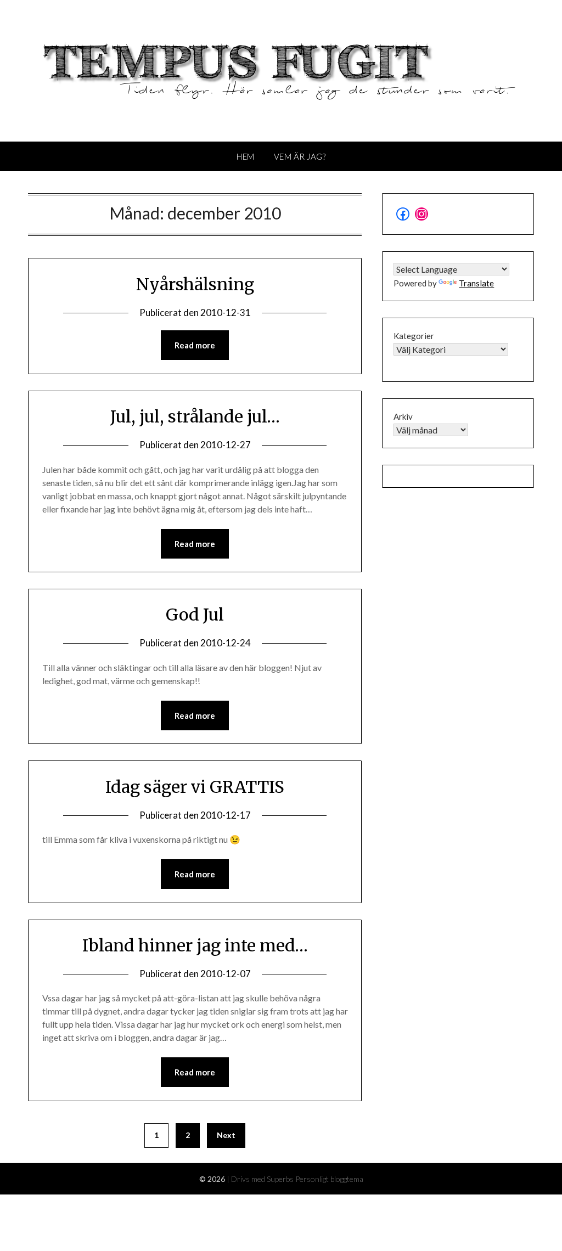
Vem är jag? (300, 156)
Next (226, 1135)
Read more (195, 345)
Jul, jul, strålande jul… (195, 416)
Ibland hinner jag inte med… (195, 945)
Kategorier (414, 336)
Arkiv (403, 416)
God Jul (195, 614)
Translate (476, 283)
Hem (246, 156)
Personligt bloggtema (329, 1179)
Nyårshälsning (195, 284)
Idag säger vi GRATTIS (194, 786)
